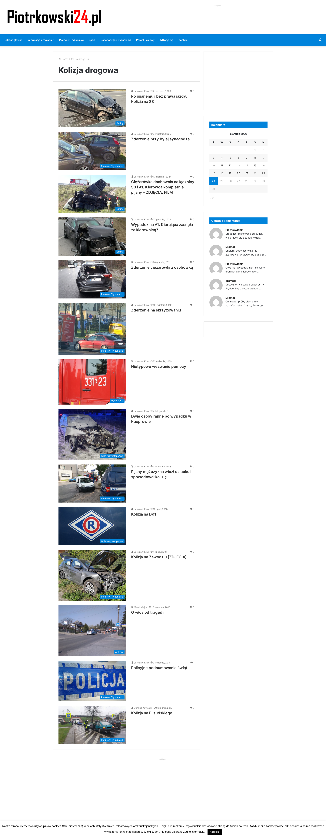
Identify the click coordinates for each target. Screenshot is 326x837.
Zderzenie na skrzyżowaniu (156, 310)
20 (238, 173)
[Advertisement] (217, 16)
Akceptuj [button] (214, 831)
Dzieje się (167, 39)
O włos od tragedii (147, 612)
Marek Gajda (141, 607)
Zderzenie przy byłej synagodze (160, 139)
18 (222, 173)
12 (230, 165)
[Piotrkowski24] (54, 17)
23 (263, 173)
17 (213, 173)
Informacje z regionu (40, 39)
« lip (211, 198)
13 (238, 165)
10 (213, 165)
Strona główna (13, 39)
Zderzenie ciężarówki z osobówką (162, 267)
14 (246, 165)
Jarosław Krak (141, 91)
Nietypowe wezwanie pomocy (158, 366)
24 (213, 180)
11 (222, 165)
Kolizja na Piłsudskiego (151, 713)
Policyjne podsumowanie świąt (159, 668)
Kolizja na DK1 (143, 514)
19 (230, 173)
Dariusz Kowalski (143, 707)
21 (246, 173)
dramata (230, 280)
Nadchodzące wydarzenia (116, 39)
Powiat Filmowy (145, 39)
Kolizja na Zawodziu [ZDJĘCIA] (159, 557)
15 (255, 165)
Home (64, 58)
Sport (92, 39)
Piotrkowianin (234, 229)
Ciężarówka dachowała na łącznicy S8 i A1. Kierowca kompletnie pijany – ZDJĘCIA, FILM (162, 187)
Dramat (230, 246)
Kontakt (183, 39)
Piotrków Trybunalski (71, 39)
